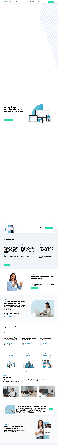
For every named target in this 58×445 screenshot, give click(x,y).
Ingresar (46, 1)
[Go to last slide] (1, 339)
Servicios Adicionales (28, 1)
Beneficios (23, 1)
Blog (36, 1)
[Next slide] (57, 339)
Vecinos (33, 1)
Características (18, 1)
